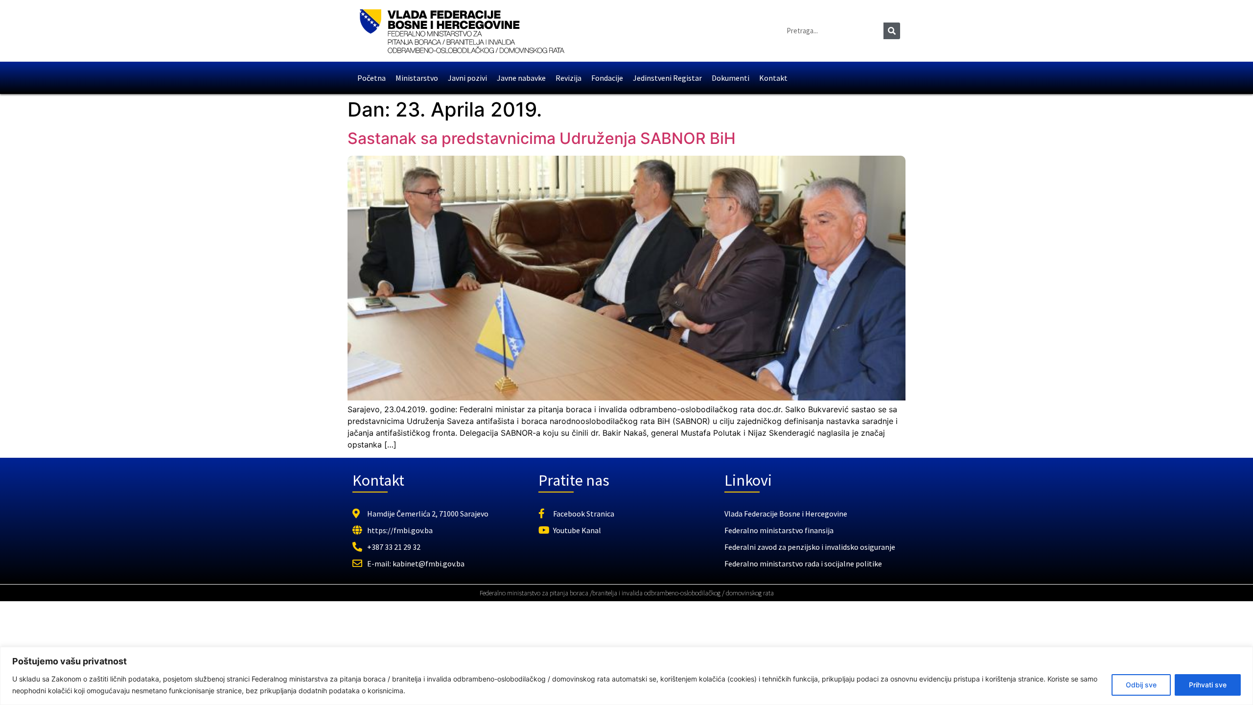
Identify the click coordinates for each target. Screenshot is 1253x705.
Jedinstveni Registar (667, 78)
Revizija (568, 78)
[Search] (891, 31)
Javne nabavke (521, 78)
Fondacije (607, 78)
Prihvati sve (1208, 685)
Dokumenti (730, 78)
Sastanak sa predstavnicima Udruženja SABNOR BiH (542, 138)
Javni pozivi (467, 78)
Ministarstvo (416, 78)
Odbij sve (1141, 685)
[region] (626, 676)
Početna (371, 78)
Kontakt (773, 78)
